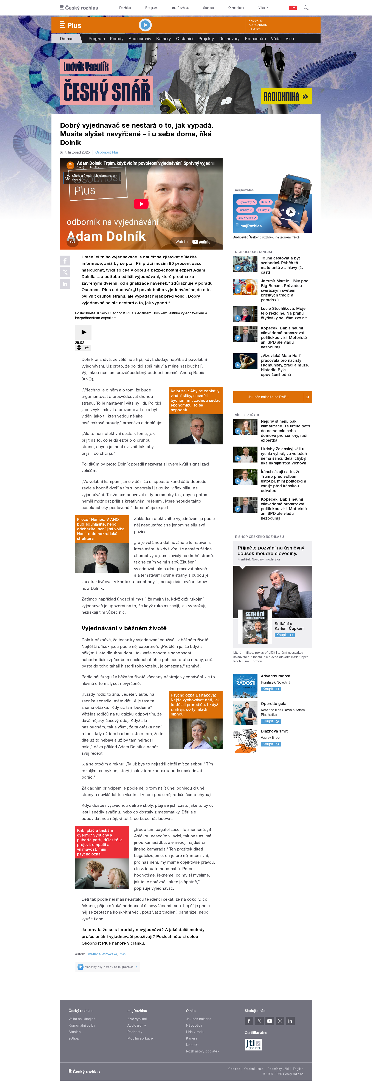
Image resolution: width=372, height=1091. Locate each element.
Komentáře (255, 38)
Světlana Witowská (102, 954)
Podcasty (135, 1032)
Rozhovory (229, 38)
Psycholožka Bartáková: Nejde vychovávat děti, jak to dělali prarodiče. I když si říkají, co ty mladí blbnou (195, 704)
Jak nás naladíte (199, 1019)
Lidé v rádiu (195, 1032)
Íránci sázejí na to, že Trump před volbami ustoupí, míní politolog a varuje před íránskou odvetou (283, 481)
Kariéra (191, 1038)
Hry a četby (245, 202)
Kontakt (192, 1045)
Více (292, 38)
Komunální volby (82, 1025)
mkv (123, 954)
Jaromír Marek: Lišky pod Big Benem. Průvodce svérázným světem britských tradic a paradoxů (285, 290)
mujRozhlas (180, 7)
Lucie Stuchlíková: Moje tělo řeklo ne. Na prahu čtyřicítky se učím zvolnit (284, 313)
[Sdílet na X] (65, 272)
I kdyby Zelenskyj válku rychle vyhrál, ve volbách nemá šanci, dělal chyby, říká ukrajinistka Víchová (284, 456)
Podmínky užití (278, 1069)
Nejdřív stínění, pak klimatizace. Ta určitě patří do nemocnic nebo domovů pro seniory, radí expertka (285, 430)
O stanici (184, 38)
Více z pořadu (248, 415)
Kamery (254, 29)
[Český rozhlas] (79, 8)
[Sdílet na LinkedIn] (65, 284)
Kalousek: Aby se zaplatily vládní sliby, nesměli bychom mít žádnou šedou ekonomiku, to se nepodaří (195, 400)
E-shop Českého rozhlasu (259, 537)
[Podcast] (79, 348)
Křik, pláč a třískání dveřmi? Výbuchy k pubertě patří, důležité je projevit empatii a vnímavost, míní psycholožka (99, 842)
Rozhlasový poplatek (202, 1051)
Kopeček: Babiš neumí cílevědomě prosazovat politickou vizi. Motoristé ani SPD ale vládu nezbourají (284, 337)
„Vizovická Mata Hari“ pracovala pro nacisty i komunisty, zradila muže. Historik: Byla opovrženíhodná (285, 365)
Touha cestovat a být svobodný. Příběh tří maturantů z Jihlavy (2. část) (282, 265)
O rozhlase (236, 7)
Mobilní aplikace (140, 1038)
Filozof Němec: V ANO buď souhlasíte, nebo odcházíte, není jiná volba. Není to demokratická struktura (101, 529)
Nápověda (194, 1025)
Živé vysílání (246, 217)
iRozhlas (125, 7)
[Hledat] (306, 8)
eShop (74, 1038)
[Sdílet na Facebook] (65, 260)
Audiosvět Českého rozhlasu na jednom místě (266, 237)
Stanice (208, 7)
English (298, 1069)
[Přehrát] (83, 332)
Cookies (234, 1069)
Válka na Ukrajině (82, 1019)
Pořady (117, 38)
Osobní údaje (254, 1069)
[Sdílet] (87, 348)
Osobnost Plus (107, 152)
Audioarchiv (258, 24)
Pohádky (244, 209)
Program (151, 7)
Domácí (67, 38)
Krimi (264, 202)
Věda (276, 38)
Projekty (206, 38)
